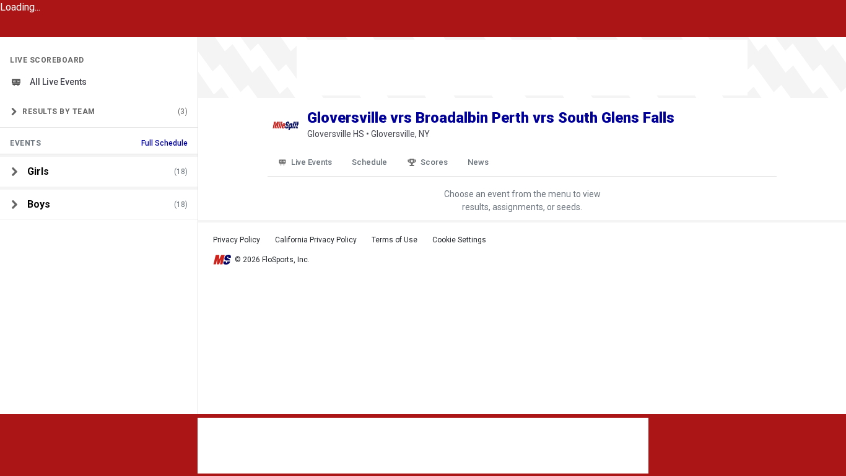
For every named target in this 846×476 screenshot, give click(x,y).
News (478, 162)
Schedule (369, 162)
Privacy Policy (236, 240)
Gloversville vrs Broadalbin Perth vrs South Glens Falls (490, 117)
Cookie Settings (459, 240)
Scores (434, 162)
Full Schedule (164, 143)
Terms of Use (394, 240)
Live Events (311, 162)
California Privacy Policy (316, 240)
